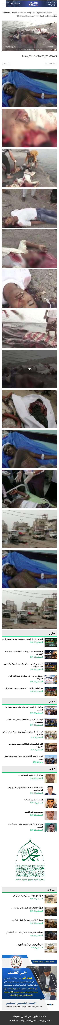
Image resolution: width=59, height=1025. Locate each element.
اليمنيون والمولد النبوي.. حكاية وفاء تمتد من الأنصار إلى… (22, 639)
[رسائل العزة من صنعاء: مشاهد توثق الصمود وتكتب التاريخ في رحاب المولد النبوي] (51, 790)
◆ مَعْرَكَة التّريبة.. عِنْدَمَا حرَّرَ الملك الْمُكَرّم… (27, 920)
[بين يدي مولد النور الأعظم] (51, 815)
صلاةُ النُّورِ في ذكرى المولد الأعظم (30, 775)
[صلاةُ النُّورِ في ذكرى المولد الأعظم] (51, 778)
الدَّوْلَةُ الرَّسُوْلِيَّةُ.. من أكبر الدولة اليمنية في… (27, 896)
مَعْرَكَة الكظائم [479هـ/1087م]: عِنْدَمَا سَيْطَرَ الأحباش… (23, 932)
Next (7, 64)
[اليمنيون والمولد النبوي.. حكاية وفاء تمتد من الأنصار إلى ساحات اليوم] (51, 642)
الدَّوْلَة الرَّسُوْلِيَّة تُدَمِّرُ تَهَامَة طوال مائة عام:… (27, 908)
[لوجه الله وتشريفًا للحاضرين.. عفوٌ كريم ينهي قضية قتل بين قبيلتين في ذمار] (51, 759)
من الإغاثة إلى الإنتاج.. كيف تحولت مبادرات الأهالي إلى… (23, 688)
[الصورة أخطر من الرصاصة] (51, 803)
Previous (49, 64)
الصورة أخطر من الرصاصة (33, 800)
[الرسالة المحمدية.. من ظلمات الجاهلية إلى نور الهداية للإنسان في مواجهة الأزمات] (51, 654)
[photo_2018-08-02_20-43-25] (29, 88)
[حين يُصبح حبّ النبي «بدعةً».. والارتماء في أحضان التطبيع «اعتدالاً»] (51, 827)
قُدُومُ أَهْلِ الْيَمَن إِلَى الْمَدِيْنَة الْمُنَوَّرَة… (29, 945)
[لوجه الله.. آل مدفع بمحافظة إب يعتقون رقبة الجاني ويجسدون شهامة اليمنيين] (51, 722)
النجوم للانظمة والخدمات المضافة (23, 1020)
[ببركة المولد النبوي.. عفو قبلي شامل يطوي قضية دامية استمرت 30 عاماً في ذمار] (51, 710)
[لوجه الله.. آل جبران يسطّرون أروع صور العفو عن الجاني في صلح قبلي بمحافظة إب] (51, 735)
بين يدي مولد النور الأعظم (34, 812)
